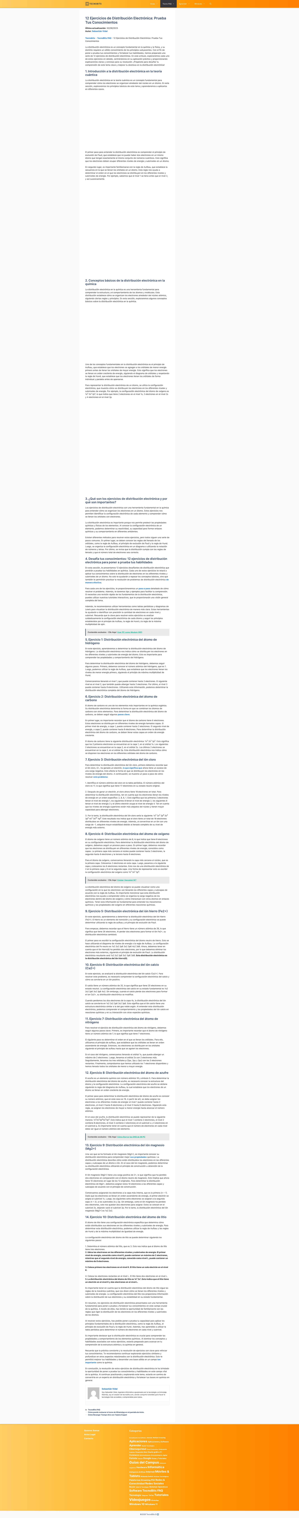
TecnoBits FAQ (104, 38)
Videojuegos (140, 1500)
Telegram (145, 1495)
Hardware (141, 1467)
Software (135, 1490)
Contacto (88, 1438)
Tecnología (135, 1495)
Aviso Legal (89, 1434)
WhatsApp (155, 1500)
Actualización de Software (137, 1438)
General (140, 1458)
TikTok (151, 1495)
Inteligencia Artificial (137, 1472)
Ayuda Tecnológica (148, 1446)
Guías (152, 4)
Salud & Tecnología (142, 1487)
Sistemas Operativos (158, 1487)
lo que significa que (132, 768)
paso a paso (144, 588)
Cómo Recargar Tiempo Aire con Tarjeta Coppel (107, 1415)
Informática (156, 1467)
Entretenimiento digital (159, 1455)
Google (147, 1458)
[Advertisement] (127, 110)
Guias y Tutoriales (159, 1458)
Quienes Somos (91, 1430)
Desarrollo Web (141, 1452)
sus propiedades (138, 1157)
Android (149, 1438)
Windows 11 (151, 1504)
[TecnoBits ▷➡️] (93, 4)
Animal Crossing (159, 1438)
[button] (210, 4)
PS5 (153, 1480)
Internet (150, 1471)
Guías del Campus (144, 1462)
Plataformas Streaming (139, 1480)
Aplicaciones (138, 1441)
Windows (198, 4)
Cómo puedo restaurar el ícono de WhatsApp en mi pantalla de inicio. (116, 1412)
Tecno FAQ (167, 4)
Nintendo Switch (147, 1476)
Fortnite (133, 1458)
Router (132, 1487)
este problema (100, 777)
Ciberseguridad (137, 1449)
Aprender (183, 4)
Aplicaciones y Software (158, 1442)
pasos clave (124, 714)
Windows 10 (136, 1504)
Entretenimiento (145, 1455)
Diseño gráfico (154, 1452)
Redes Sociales (154, 1483)
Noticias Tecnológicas (161, 1476)
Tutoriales (161, 1495)
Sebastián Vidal (100, 31)
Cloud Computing (152, 1449)
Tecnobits (90, 38)
